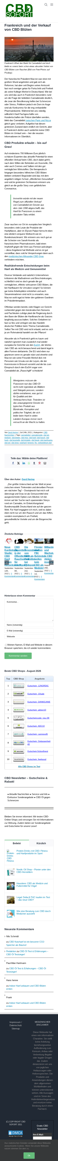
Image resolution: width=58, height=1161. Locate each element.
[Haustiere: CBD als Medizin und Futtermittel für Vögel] (11, 883)
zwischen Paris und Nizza (38, 120)
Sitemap (16, 1028)
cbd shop (15, 443)
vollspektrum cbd (45, 443)
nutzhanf (23, 443)
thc (36, 443)
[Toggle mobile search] (45, 4)
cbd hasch (41, 438)
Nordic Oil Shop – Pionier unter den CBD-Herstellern (34, 870)
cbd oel (7, 443)
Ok (29, 1155)
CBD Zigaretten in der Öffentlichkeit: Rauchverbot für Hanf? (22, 556)
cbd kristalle (25, 440)
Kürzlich (41, 843)
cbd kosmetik (14, 440)
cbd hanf (32, 438)
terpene (31, 443)
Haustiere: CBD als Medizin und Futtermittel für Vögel (32, 884)
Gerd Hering (13, 432)
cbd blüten (16, 438)
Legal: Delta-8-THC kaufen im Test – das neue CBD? (33, 898)
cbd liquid (35, 440)
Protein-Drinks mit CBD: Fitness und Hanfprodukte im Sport (32, 852)
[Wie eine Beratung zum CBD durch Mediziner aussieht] (11, 911)
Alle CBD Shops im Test (29, 766)
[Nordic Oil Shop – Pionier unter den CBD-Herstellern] (11, 870)
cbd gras (24, 438)
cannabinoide (37, 435)
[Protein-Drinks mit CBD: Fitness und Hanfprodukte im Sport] (11, 851)
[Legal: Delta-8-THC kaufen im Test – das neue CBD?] (11, 897)
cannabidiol (25, 435)
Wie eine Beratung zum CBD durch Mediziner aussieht (34, 912)
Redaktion (11, 951)
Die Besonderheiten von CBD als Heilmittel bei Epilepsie (33, 556)
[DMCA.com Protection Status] (15, 1132)
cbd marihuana (46, 440)
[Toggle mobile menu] (52, 4)
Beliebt (17, 843)
